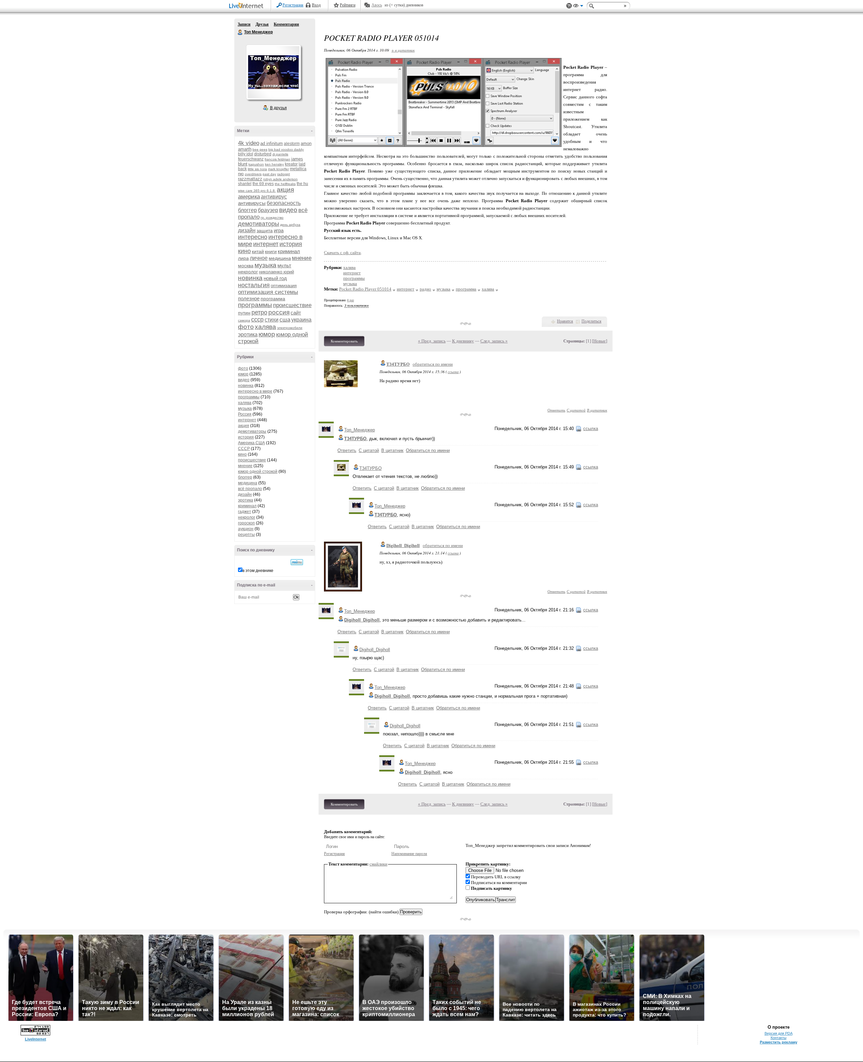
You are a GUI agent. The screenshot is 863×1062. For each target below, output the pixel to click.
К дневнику (463, 340)
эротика (248, 334)
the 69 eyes (263, 183)
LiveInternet (247, 6)
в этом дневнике (257, 570)
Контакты (778, 1038)
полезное (249, 298)
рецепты (246, 534)
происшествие (292, 305)
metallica (298, 168)
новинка (250, 277)
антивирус (274, 197)
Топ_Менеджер (359, 429)
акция (285, 189)
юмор (267, 334)
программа (273, 298)
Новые (599, 340)
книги (271, 251)
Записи (244, 24)
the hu (302, 183)
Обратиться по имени (428, 450)
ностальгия (254, 285)
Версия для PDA (779, 1033)
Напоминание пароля (409, 853)
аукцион (246, 528)
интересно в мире (255, 391)
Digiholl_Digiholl (403, 545)
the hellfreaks (285, 184)
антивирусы (252, 203)
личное (259, 258)
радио (425, 289)
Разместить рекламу (778, 1042)
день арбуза (290, 224)
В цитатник (597, 410)
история (290, 244)
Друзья (262, 24)
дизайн (247, 230)
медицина (280, 258)
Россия (244, 414)
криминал (289, 251)
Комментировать (344, 341)
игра (279, 230)
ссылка (453, 371)
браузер (268, 210)
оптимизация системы (268, 292)
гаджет (244, 511)
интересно (252, 237)
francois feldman (277, 159)
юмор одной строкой (257, 471)
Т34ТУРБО (398, 364)
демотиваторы (258, 223)
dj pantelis (280, 154)
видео (288, 209)
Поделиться (591, 321)
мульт (284, 265)
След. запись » (494, 340)
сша (284, 319)
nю (241, 173)
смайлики (378, 864)
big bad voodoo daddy (286, 149)
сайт (296, 312)
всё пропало (250, 488)
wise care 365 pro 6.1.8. (257, 190)
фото (246, 326)
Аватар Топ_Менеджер (273, 72)
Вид (578, 6)
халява (265, 326)
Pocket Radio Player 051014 (365, 289)
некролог (248, 271)
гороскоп (246, 523)
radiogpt (283, 174)
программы (255, 304)
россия (279, 312)
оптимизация (284, 285)
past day (269, 174)
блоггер (247, 210)
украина (301, 320)
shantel (244, 183)
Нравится (565, 321)
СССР (244, 448)
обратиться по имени (433, 364)
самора (244, 320)
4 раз (350, 300)
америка (249, 196)
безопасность (284, 203)
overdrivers (253, 174)
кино (244, 251)
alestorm (292, 143)
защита (265, 230)
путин (244, 312)
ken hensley (274, 164)
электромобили (289, 328)
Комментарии (286, 24)
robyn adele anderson (280, 179)
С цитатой (576, 410)
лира (243, 258)
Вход (316, 5)
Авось (376, 5)
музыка (265, 265)
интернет (265, 244)
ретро (259, 312)
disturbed (262, 154)
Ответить (556, 410)
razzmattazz (250, 178)
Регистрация (292, 5)
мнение (301, 258)
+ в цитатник (403, 50)
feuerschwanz (251, 159)
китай (258, 251)
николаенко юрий (276, 271)
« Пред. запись (432, 340)
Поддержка (569, 6)
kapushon (256, 164)
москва (246, 265)
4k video (248, 143)
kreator (291, 164)
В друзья (278, 107)
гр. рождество (272, 217)
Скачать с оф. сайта (342, 252)
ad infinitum (271, 143)
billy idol (245, 154)
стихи (271, 320)
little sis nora (257, 169)
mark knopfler (278, 169)
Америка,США (251, 443)
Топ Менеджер (240, 32)
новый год (275, 278)
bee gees (259, 149)
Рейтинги (347, 5)
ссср (257, 319)
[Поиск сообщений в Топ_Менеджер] (297, 562)
